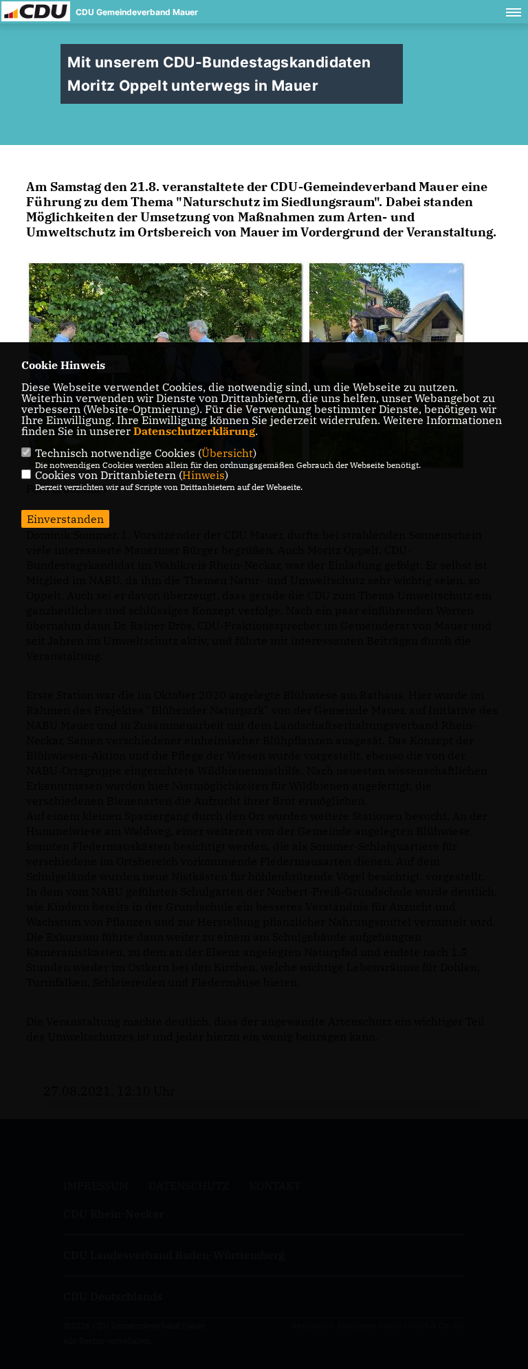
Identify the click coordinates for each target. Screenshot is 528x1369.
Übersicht (227, 453)
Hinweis (203, 475)
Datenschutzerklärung (194, 431)
